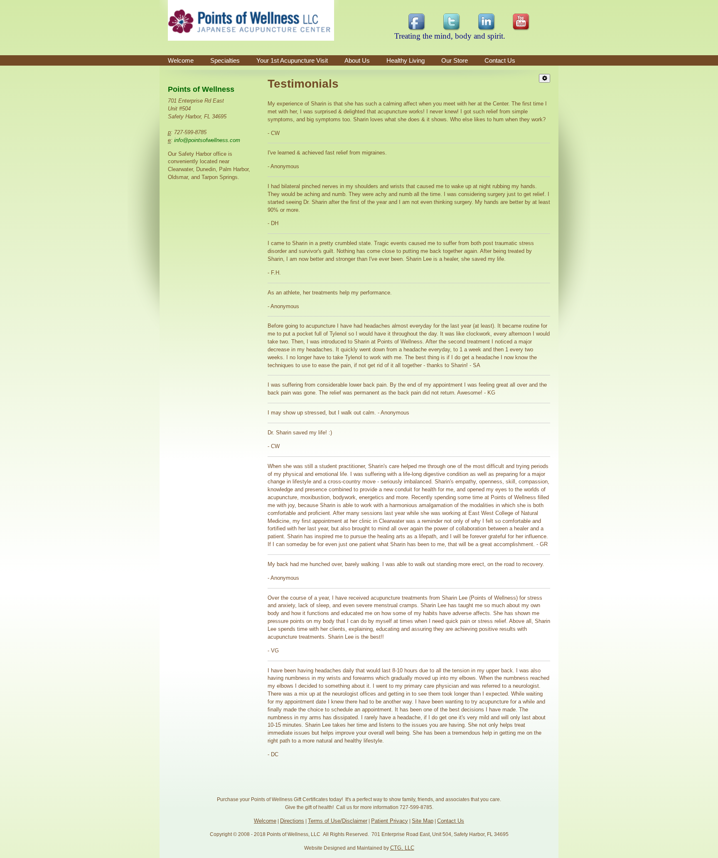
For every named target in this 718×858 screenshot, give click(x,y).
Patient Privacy (389, 821)
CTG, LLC (402, 848)
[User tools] (544, 78)
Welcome (181, 60)
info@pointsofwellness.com (207, 140)
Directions (292, 821)
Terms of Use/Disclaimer (337, 821)
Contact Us (450, 821)
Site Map (422, 821)
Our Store (454, 60)
